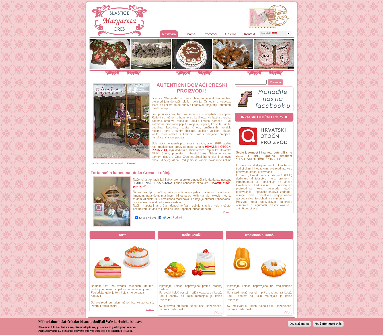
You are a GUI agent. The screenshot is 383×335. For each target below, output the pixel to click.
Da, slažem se (299, 323)
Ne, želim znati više (328, 323)
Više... (227, 212)
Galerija (230, 34)
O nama (189, 34)
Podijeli (177, 217)
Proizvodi (210, 34)
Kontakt (249, 34)
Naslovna (169, 34)
